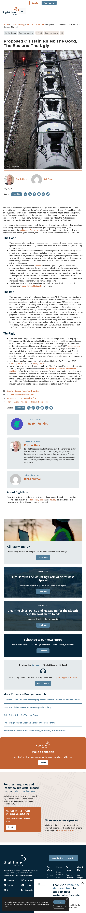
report (38, 265)
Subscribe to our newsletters (63, 858)
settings (7, 906)
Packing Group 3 (38, 363)
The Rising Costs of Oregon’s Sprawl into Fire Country (29, 722)
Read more (43, 591)
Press (59, 867)
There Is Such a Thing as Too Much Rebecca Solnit (27, 401)
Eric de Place (21, 179)
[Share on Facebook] (34, 194)
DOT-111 (39, 33)
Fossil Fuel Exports (51, 33)
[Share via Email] (39, 194)
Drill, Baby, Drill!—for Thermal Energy (22, 715)
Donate (35, 3)
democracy (34, 499)
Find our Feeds (43, 683)
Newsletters (49, 3)
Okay (59, 902)
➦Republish (16, 194)
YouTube (73, 677)
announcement (74, 346)
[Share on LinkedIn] (30, 194)
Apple (64, 677)
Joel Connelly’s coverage (29, 230)
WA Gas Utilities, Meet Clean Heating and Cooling (27, 707)
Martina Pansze (24, 791)
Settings (59, 907)
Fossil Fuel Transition (35, 24)
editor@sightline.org (65, 830)
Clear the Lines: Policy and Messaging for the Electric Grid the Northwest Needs (42, 699)
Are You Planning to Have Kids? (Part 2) (23, 398)
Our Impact (69, 868)
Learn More (43, 557)
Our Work (49, 868)
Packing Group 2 (17, 363)
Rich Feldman (49, 179)
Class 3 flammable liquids (31, 286)
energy (42, 499)
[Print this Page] (43, 194)
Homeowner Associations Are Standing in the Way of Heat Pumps (35, 730)
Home (6, 24)
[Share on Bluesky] (48, 194)
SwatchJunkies (37, 423)
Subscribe (43, 650)
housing (53, 499)
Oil (62, 33)
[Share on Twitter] (25, 194)
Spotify (58, 677)
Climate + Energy (18, 24)
